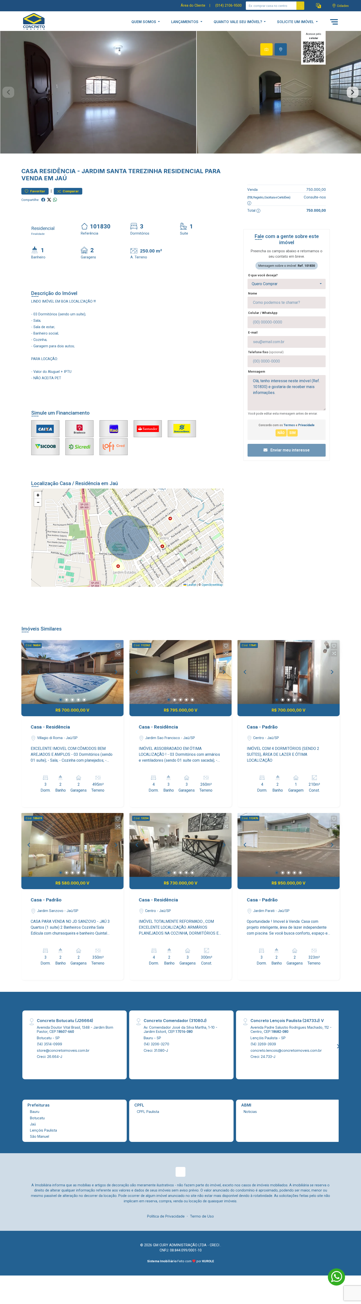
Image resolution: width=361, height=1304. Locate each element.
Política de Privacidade (166, 1216)
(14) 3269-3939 (263, 1044)
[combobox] (287, 284)
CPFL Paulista (148, 1111)
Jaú (33, 1124)
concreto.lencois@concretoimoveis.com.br (286, 1050)
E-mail (253, 332)
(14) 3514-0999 (49, 1044)
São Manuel (39, 1136)
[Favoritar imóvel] (118, 646)
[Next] (115, 672)
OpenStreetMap (212, 585)
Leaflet (191, 585)
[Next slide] (353, 92)
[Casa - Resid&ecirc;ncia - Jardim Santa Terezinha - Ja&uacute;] (45, 21)
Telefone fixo (266, 352)
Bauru (34, 1111)
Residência (57, 171)
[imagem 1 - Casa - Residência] (72, 672)
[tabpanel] (180, 92)
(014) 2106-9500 (228, 5)
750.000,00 (316, 189)
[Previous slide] (8, 92)
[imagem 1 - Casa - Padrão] (288, 672)
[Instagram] (180, 1172)
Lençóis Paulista (43, 1130)
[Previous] (29, 672)
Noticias (250, 1111)
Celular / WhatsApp (263, 313)
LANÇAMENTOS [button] (185, 22)
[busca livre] (300, 5)
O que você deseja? (263, 275)
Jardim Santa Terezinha (122, 171)
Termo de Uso (202, 1216)
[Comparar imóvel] (118, 653)
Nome (252, 293)
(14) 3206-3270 (156, 1044)
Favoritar (37, 191)
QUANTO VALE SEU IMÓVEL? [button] (238, 22)
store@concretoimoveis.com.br (63, 1050)
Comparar (70, 191)
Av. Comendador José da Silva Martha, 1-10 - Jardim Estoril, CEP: (180, 1029)
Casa (29, 171)
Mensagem (256, 371)
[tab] (266, 49)
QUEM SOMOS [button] (144, 22)
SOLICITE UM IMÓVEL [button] (296, 22)
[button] (318, 6)
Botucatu (37, 1118)
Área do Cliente (193, 5)
